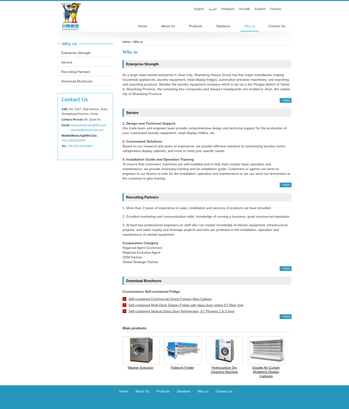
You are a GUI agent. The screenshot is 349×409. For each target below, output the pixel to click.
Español (260, 9)
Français (275, 9)
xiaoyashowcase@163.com (88, 125)
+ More (285, 100)
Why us (69, 43)
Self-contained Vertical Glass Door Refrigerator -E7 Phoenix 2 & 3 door (181, 311)
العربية (213, 9)
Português (228, 9)
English (199, 9)
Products (163, 391)
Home (127, 42)
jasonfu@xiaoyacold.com (87, 130)
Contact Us (74, 100)
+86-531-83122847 (80, 146)
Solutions (183, 391)
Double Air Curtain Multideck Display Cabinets (266, 372)
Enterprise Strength (75, 53)
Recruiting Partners (75, 72)
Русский (244, 9)
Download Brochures (77, 81)
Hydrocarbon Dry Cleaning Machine (224, 370)
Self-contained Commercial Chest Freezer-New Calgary (170, 299)
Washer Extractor (141, 367)
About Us (142, 391)
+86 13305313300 (73, 140)
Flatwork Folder (182, 367)
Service (66, 62)
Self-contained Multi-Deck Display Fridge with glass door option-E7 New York (186, 305)
